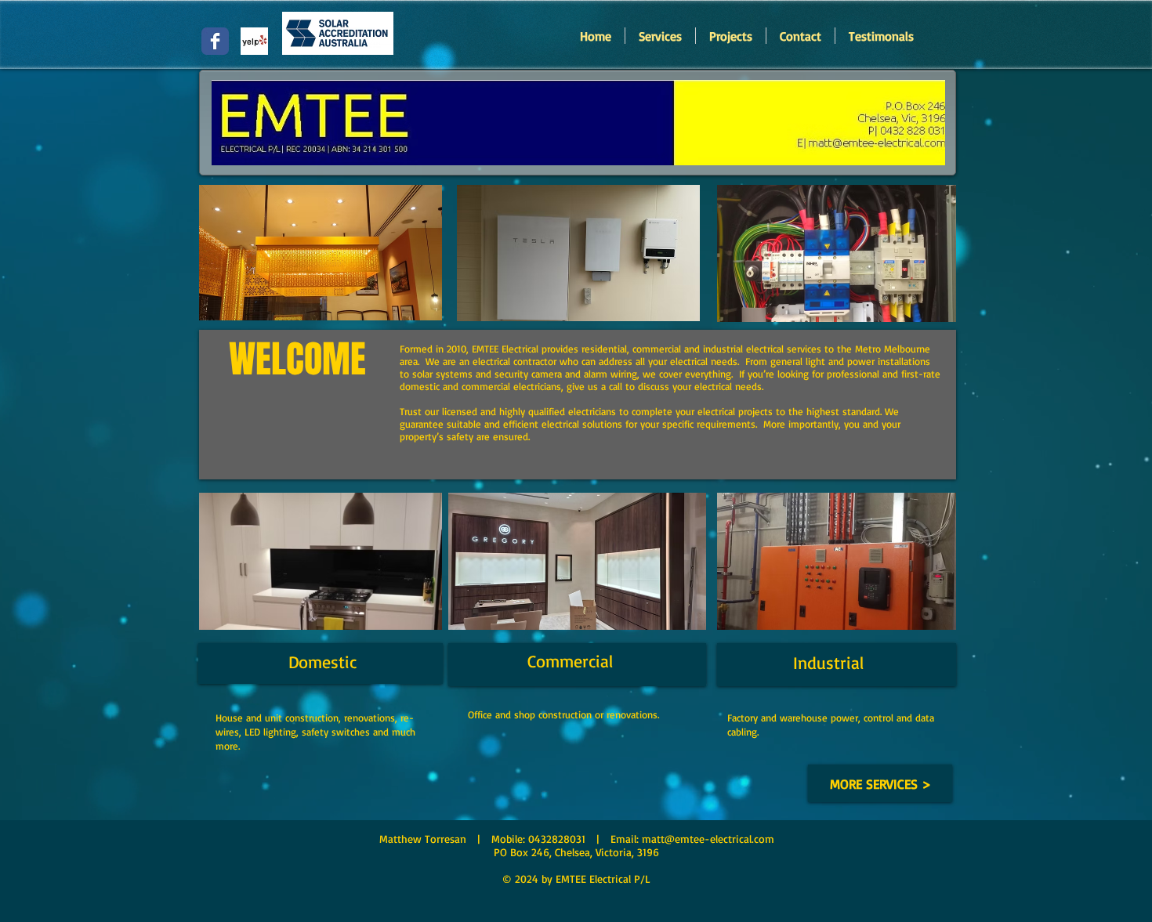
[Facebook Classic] (215, 41)
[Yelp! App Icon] (254, 41)
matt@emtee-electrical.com (708, 838)
